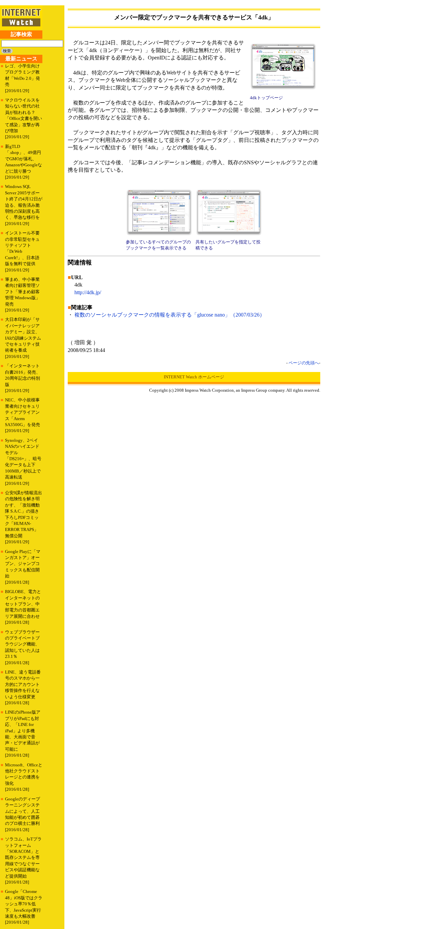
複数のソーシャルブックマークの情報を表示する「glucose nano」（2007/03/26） (169, 315)
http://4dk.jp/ (87, 292)
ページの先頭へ (304, 362)
